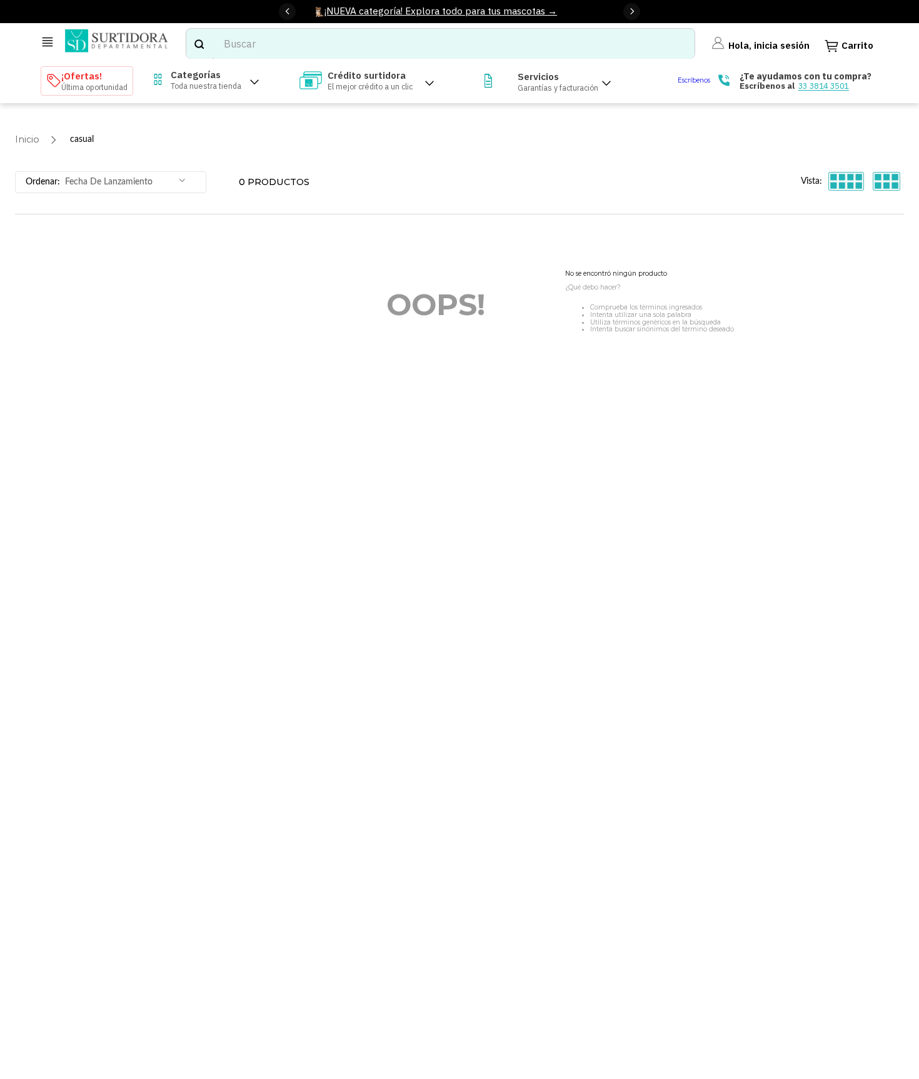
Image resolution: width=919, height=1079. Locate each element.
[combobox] (440, 44)
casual (82, 139)
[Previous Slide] (287, 11)
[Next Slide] (631, 11)
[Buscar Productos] (199, 44)
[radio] (846, 181)
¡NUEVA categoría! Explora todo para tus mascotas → (440, 10)
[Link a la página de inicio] (27, 140)
